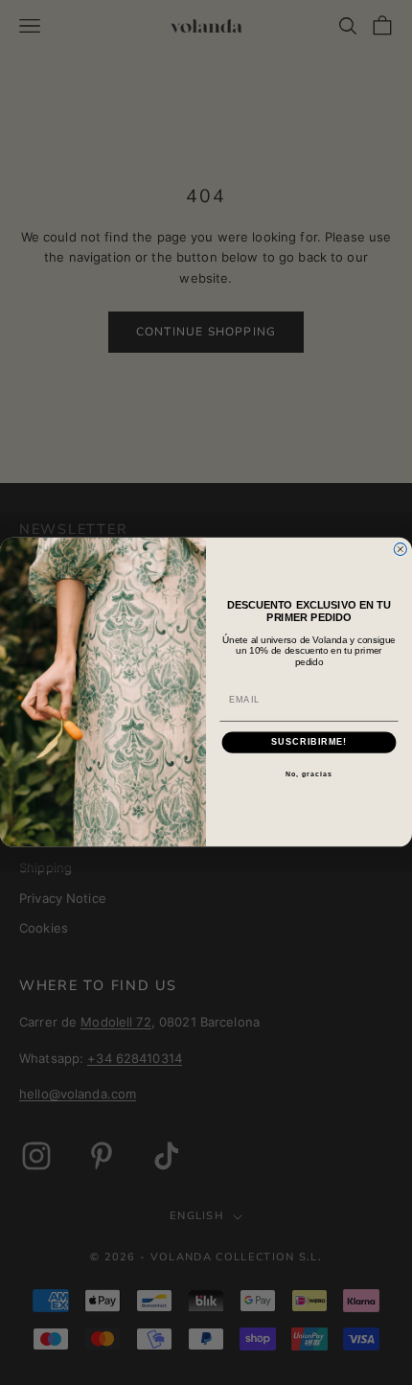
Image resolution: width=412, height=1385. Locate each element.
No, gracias (309, 774)
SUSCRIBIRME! (309, 742)
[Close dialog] (400, 549)
